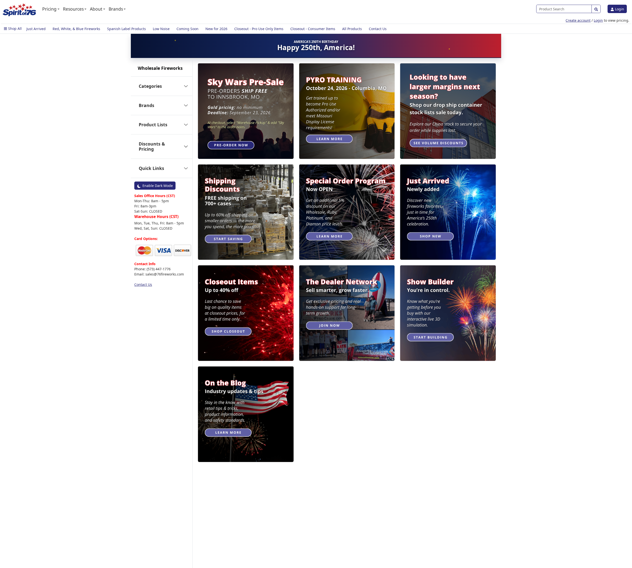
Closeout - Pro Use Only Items (258, 28)
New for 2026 (216, 28)
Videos (139, 233)
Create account (578, 20)
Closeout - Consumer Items (312, 28)
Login (619, 9)
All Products (352, 28)
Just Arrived (36, 28)
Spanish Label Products (126, 28)
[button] (50, 9)
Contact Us (378, 28)
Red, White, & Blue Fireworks (76, 28)
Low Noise (161, 28)
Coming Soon (187, 28)
